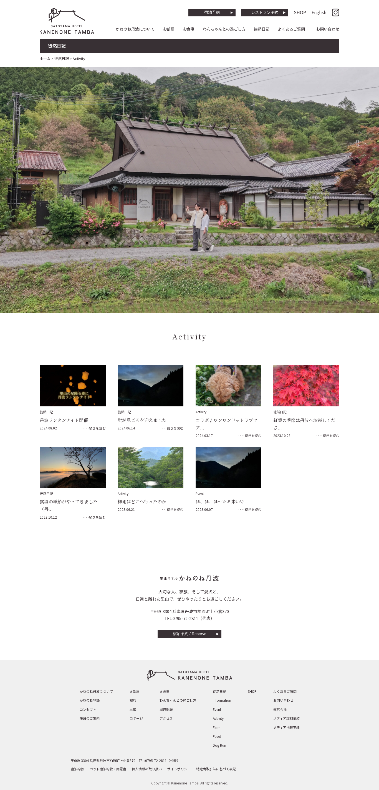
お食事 (188, 29)
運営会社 (280, 709)
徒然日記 (261, 29)
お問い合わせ (327, 29)
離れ (133, 700)
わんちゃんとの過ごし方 (224, 29)
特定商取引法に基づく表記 (216, 768)
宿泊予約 (212, 12)
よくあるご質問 (291, 29)
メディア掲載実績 (286, 727)
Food (217, 736)
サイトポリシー (179, 768)
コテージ (136, 718)
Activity (201, 411)
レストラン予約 (264, 12)
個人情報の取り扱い (147, 768)
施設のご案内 (90, 718)
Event (200, 493)
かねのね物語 (90, 700)
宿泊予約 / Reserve (189, 633)
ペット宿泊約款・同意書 (108, 768)
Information (222, 700)
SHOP (300, 12)
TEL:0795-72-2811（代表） (189, 618)
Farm (217, 727)
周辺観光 (166, 709)
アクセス (166, 718)
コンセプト (88, 709)
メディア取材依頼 (286, 718)
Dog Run (219, 745)
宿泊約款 (77, 768)
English (319, 12)
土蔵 (133, 709)
